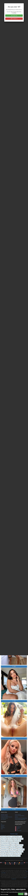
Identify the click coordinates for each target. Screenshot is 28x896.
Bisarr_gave (19, 836)
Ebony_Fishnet (10, 853)
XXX (15, 666)
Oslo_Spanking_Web (5, 843)
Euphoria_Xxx (10, 840)
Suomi (26, 862)
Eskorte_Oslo (3, 836)
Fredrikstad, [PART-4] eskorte (6, 817)
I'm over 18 (14, 15)
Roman (16, 863)
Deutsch (12, 862)
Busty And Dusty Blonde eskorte (19, 816)
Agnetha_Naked (4, 851)
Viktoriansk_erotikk (5, 847)
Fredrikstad (19, 826)
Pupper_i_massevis (12, 836)
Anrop (21, 894)
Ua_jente (15, 838)
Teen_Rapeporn (14, 849)
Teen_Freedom (21, 849)
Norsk (12, 863)
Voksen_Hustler (4, 838)
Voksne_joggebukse (15, 843)
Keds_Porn (21, 838)
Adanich (2, 826)
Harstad (18, 828)
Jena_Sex (10, 838)
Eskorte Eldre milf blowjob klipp (21, 818)
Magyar (7, 863)
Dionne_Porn (20, 851)
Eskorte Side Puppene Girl (20, 819)
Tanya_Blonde (13, 847)
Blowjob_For (3, 840)
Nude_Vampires (20, 845)
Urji (1, 824)
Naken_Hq (18, 855)
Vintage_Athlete (11, 855)
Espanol (22, 862)
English (16, 862)
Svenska (21, 863)
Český (3, 862)
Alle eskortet (3, 819)
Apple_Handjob (4, 855)
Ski (17, 829)
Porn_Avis (13, 845)
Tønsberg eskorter (4, 818)
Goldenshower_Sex (12, 851)
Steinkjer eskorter (4, 814)
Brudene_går (19, 847)
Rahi (2, 828)
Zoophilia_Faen (17, 840)
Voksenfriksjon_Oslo (5, 849)
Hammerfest (19, 830)
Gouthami (3, 825)
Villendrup (3, 827)
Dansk (7, 862)
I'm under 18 (14, 18)
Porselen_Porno (18, 853)
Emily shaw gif (18, 814)
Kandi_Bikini (3, 853)
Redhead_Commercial (5, 845)
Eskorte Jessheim (4, 815)
